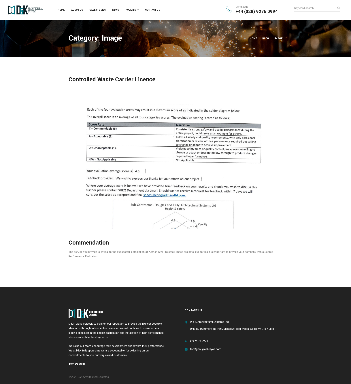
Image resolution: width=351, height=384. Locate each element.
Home (253, 38)
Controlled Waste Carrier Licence (112, 79)
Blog (265, 38)
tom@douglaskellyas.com (205, 349)
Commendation (89, 242)
